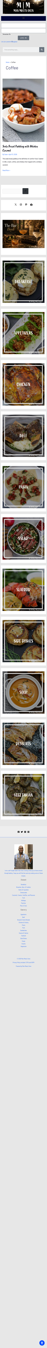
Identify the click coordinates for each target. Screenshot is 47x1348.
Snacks (24, 944)
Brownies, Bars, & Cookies (23, 887)
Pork (23, 928)
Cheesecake (23, 892)
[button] (23, 18)
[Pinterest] (28, 832)
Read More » (6, 170)
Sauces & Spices (23, 933)
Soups (23, 941)
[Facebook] (19, 832)
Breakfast (23, 884)
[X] (15, 205)
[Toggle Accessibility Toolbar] (42, 1343)
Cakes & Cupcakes (23, 890)
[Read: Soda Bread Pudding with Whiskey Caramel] (23, 110)
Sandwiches (23, 930)
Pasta (23, 925)
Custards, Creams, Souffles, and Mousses (23, 895)
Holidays (23, 900)
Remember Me (6, 34)
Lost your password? (6, 41)
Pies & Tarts (23, 906)
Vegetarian (23, 946)
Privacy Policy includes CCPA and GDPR (23, 962)
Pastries (23, 903)
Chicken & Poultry (23, 922)
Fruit (23, 898)
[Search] (41, 49)
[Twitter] (22, 832)
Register (14, 42)
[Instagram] (25, 832)
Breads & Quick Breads (23, 920)
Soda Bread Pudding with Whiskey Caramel (20, 148)
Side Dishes (23, 938)
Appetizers (23, 914)
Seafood (23, 936)
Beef (23, 917)
